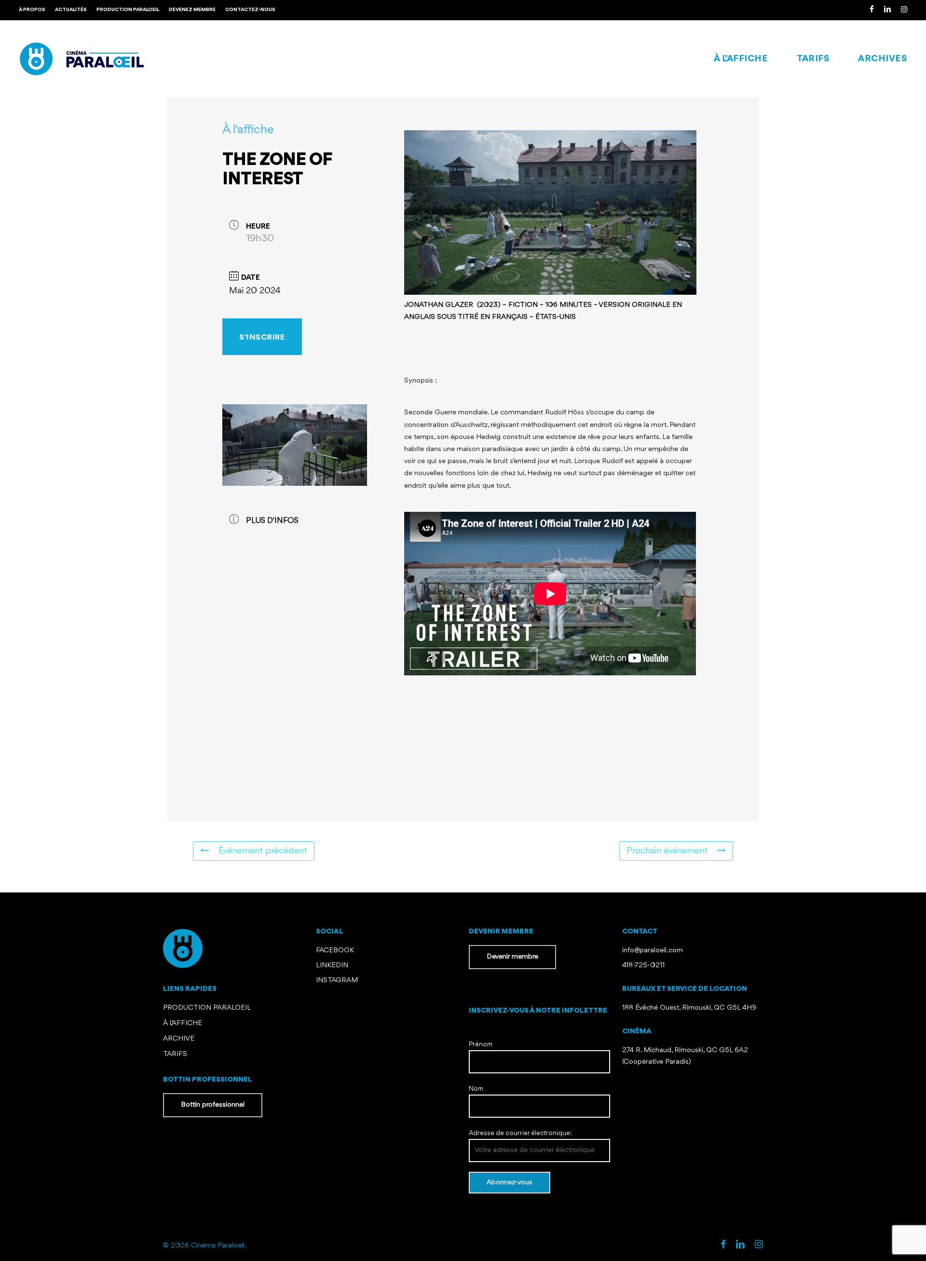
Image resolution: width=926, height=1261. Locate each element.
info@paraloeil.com (652, 950)
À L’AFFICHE (182, 1023)
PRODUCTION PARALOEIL (207, 1008)
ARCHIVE (178, 1038)
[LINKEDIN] (887, 10)
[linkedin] (740, 1245)
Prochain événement (667, 851)
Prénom (480, 1044)
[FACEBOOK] (872, 10)
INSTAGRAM (337, 980)
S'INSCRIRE (262, 337)
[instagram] (759, 1245)
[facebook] (723, 1245)
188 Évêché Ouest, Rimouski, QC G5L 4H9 (689, 1008)
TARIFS (175, 1054)
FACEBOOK (336, 950)
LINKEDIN (332, 965)
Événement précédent (262, 851)
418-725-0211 (643, 965)
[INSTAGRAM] (904, 10)
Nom (476, 1088)
